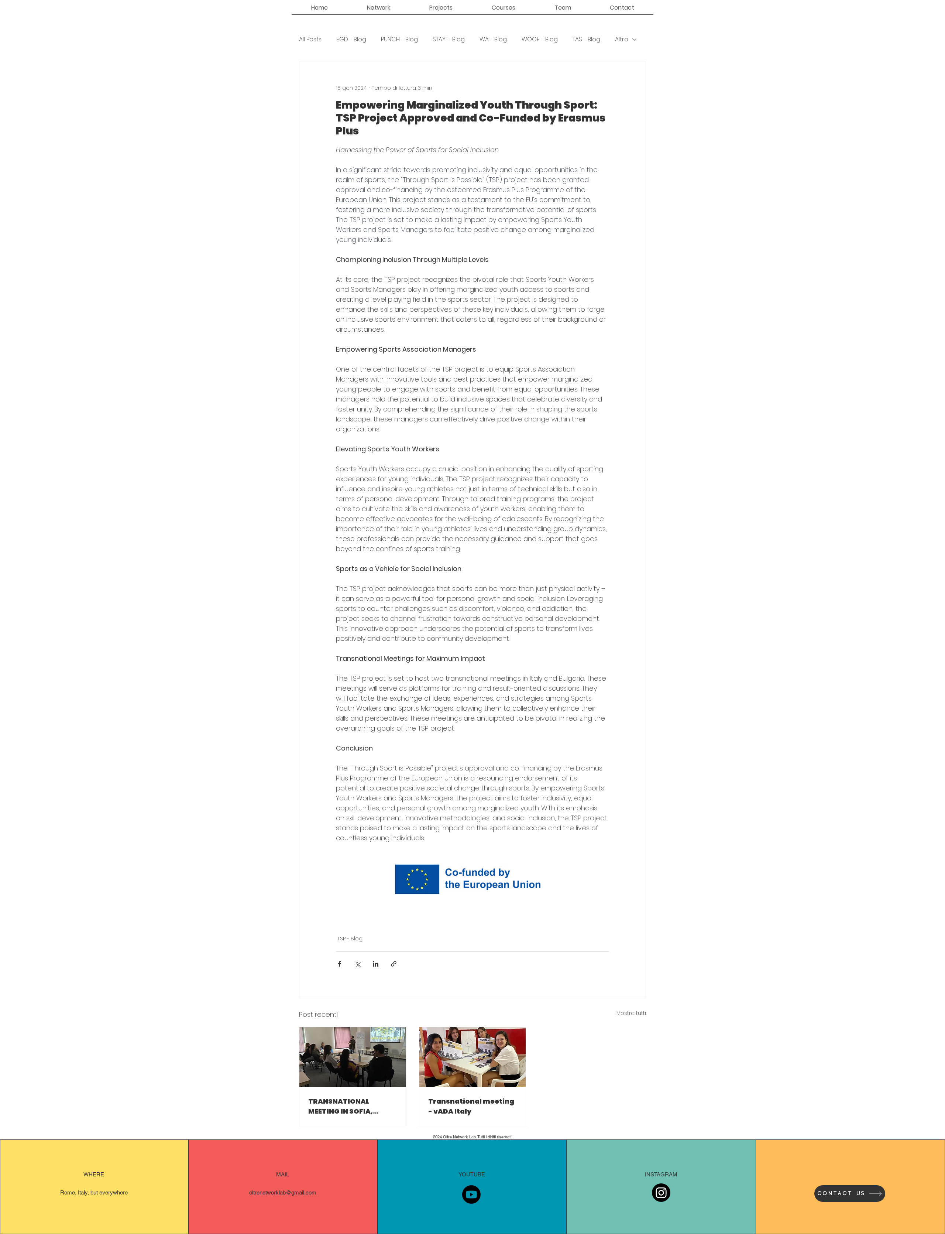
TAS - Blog (586, 39)
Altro (621, 39)
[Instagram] (661, 1192)
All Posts (310, 39)
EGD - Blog (351, 39)
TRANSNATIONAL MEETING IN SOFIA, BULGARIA (340, 1106)
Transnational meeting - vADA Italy (471, 1106)
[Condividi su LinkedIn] (375, 963)
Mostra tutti (631, 1013)
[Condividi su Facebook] (339, 963)
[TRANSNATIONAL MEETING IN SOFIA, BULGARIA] (352, 1057)
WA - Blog (493, 39)
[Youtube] (471, 1194)
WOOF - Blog (540, 39)
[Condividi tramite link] (393, 963)
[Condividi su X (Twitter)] (357, 963)
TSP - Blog (349, 938)
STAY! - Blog (449, 39)
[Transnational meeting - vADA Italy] (472, 1057)
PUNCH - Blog (399, 39)
